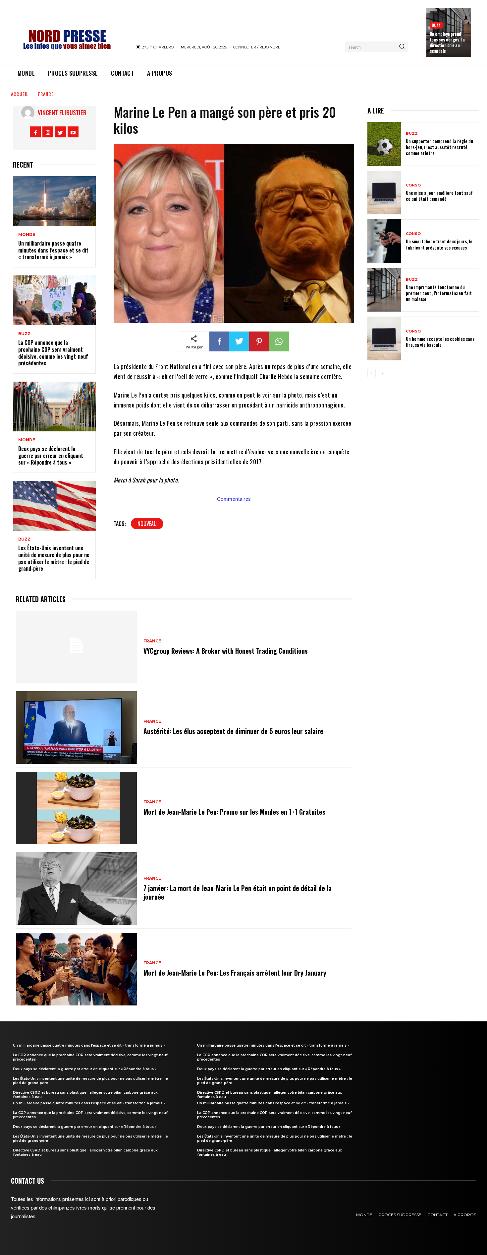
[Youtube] (73, 131)
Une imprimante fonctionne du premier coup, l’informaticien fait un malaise (439, 292)
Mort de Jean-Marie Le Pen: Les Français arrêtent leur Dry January (234, 973)
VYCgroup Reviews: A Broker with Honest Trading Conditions (225, 651)
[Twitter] (60, 131)
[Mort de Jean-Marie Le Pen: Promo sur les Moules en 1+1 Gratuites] (76, 808)
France (46, 93)
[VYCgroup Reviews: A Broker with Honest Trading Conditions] (76, 647)
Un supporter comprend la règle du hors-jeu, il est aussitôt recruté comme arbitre (439, 146)
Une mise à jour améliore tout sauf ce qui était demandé (439, 195)
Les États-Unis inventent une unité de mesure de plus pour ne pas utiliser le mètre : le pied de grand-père (53, 558)
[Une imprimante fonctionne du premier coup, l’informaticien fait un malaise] (384, 290)
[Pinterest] (259, 341)
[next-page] (382, 373)
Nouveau (147, 524)
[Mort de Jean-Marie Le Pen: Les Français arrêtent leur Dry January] (76, 969)
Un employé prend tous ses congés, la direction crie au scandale (447, 42)
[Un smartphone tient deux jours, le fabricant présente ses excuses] (384, 241)
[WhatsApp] (279, 341)
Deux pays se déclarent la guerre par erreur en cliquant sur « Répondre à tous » (50, 456)
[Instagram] (47, 131)
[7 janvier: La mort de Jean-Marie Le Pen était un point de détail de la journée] (76, 888)
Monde (26, 235)
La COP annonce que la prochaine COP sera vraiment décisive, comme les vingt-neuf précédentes (53, 352)
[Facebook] (35, 131)
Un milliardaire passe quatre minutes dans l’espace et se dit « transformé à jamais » (53, 250)
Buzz (436, 25)
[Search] (402, 46)
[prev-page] (371, 373)
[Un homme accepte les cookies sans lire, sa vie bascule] (384, 338)
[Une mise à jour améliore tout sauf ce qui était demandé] (384, 193)
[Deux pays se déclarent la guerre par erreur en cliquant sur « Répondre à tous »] (54, 406)
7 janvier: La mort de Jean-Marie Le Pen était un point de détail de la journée (237, 892)
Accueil (19, 93)
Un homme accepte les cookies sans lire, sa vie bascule (440, 341)
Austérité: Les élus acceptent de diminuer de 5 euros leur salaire (233, 731)
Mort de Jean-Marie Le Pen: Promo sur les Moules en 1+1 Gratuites (234, 812)
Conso (413, 185)
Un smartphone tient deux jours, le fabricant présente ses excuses (439, 244)
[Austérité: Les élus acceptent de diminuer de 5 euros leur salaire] (76, 727)
